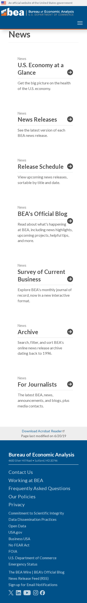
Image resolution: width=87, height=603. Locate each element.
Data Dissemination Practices (32, 519)
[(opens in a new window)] (11, 592)
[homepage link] (37, 11)
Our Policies (22, 496)
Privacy (16, 504)
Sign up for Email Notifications (33, 584)
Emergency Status (22, 564)
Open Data (17, 526)
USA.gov (15, 532)
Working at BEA (25, 480)
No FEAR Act (18, 545)
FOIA (12, 551)
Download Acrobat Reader (42, 431)
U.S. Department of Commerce (32, 558)
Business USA (19, 539)
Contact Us (20, 472)
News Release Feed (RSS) (28, 578)
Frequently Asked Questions (39, 488)
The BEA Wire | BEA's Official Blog (36, 572)
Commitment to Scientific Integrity (36, 513)
